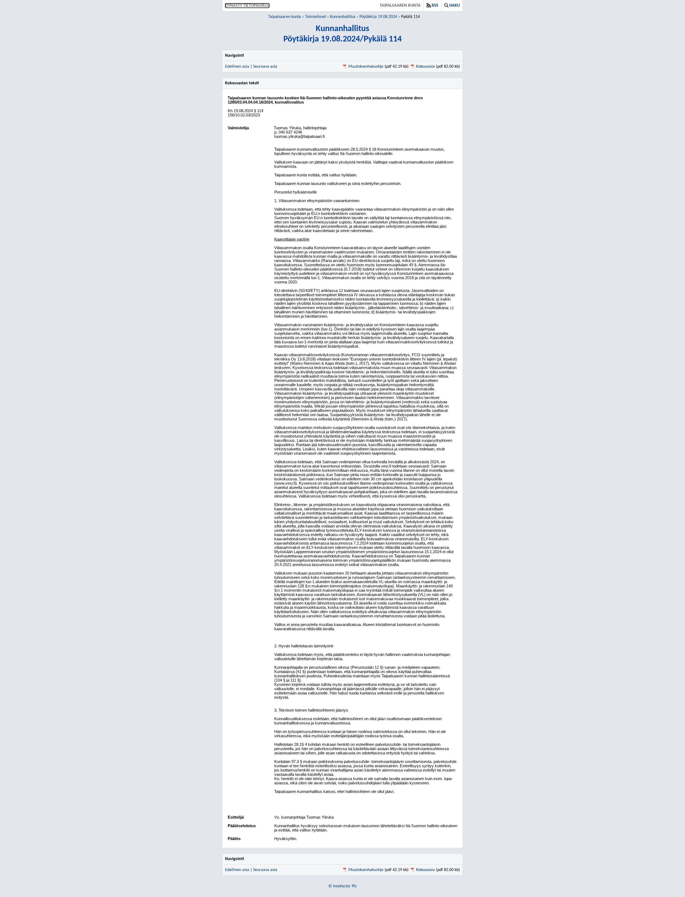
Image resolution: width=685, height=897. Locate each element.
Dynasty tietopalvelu (247, 5)
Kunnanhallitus (342, 17)
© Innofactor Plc (342, 886)
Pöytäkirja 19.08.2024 (378, 17)
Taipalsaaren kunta (400, 5)
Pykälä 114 (410, 17)
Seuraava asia (265, 66)
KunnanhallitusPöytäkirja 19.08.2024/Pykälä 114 (342, 34)
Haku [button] (454, 5)
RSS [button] (435, 5)
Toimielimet (315, 17)
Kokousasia (425, 66)
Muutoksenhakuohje (365, 66)
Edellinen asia (237, 66)
